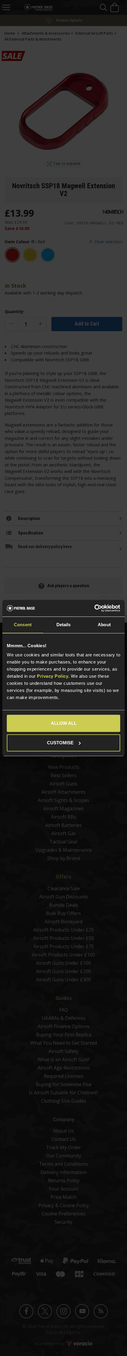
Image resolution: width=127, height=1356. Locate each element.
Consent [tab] (23, 624)
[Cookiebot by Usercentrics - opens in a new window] (94, 608)
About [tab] (104, 624)
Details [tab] (63, 624)
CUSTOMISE (60, 742)
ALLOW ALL (63, 723)
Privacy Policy (52, 676)
